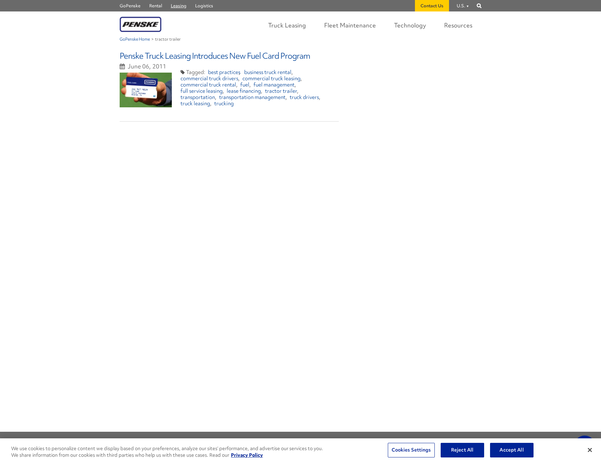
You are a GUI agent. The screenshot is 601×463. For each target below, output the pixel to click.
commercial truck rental (208, 85)
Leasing (178, 6)
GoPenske (130, 6)
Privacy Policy (247, 455)
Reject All (462, 450)
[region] (300, 450)
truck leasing (195, 103)
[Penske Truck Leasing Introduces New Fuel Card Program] (146, 90)
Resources (458, 25)
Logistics (204, 6)
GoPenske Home (135, 39)
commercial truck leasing (271, 78)
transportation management (252, 97)
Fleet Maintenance (350, 25)
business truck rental (267, 72)
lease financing (244, 91)
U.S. (461, 6)
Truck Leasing (287, 25)
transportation (198, 97)
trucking (224, 103)
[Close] (590, 449)
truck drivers (304, 97)
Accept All (511, 450)
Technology (410, 25)
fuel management (274, 85)
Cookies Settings (411, 450)
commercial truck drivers (209, 78)
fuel (244, 85)
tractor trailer (281, 91)
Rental (155, 6)
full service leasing (202, 91)
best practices (224, 72)
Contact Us (431, 6)
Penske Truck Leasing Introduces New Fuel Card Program (215, 55)
